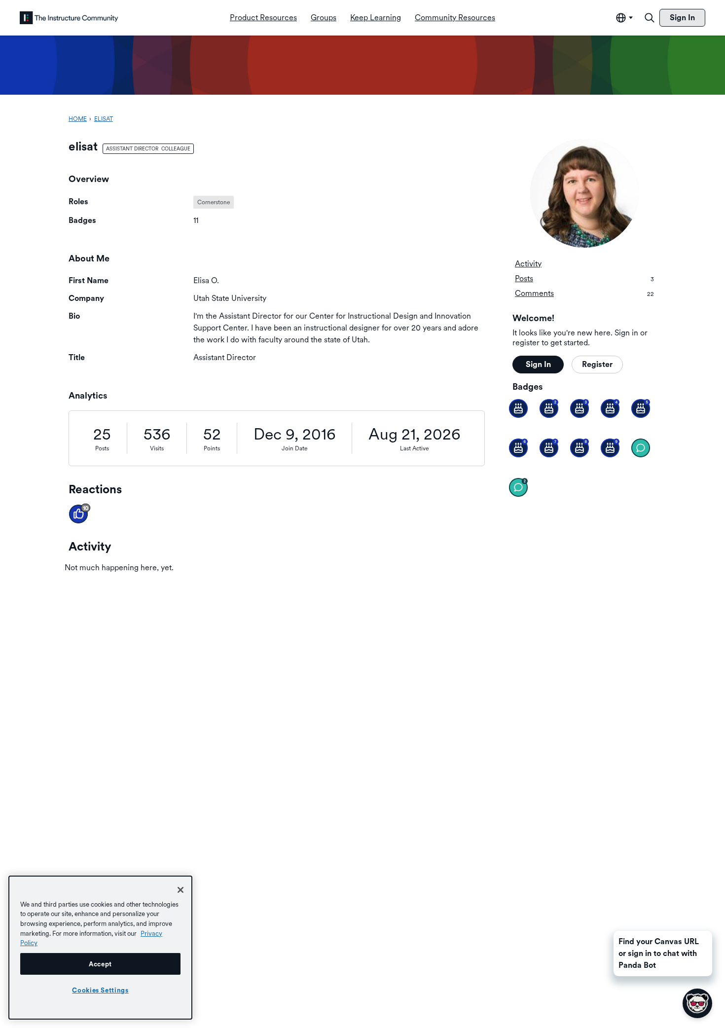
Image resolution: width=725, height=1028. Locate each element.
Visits (157, 448)
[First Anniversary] (518, 408)
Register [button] (597, 364)
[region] (100, 947)
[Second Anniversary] (549, 408)
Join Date (294, 448)
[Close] (180, 890)
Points (212, 448)
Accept (100, 964)
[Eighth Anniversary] (579, 448)
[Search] (649, 18)
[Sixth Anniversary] (518, 448)
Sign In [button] (538, 364)
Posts (102, 448)
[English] (69, 17)
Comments (584, 293)
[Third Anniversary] (579, 408)
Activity (528, 263)
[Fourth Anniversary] (610, 408)
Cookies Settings (100, 990)
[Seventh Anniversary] (549, 448)
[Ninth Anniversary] (610, 448)
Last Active (414, 448)
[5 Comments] (518, 487)
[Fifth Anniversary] (640, 408)
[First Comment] (640, 448)
